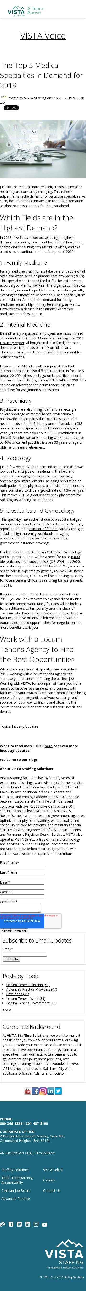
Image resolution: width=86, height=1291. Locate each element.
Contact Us (51, 1190)
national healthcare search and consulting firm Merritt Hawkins (41, 244)
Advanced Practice (15, 1198)
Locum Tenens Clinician (28, 984)
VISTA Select (53, 1169)
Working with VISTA (15, 683)
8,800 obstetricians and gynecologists (40, 559)
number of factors (43, 528)
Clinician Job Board (15, 1190)
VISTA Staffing (35, 98)
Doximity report (12, 342)
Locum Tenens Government (31, 1003)
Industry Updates (25, 726)
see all (7, 1010)
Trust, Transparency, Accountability (17, 1180)
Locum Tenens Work (25, 998)
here (49, 746)
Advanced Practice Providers (31, 989)
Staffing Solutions (15, 1169)
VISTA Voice (43, 35)
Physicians (17, 994)
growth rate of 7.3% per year (62, 490)
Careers (49, 1180)
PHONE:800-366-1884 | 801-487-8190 (24, 1121)
